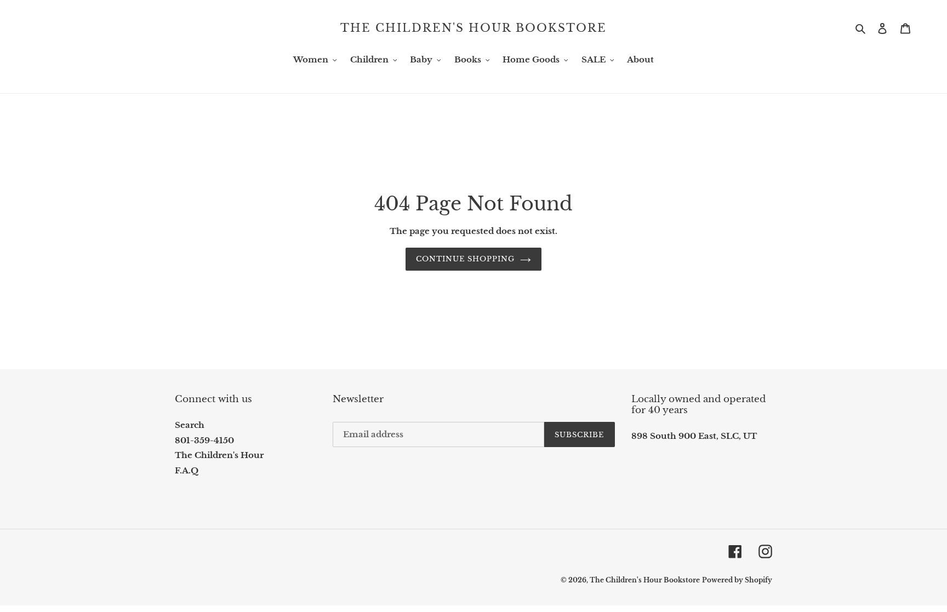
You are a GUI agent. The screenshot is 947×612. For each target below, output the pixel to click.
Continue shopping (465, 259)
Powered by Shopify (737, 580)
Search (189, 425)
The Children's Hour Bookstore (473, 28)
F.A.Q (186, 470)
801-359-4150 (204, 440)
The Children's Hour (219, 455)
